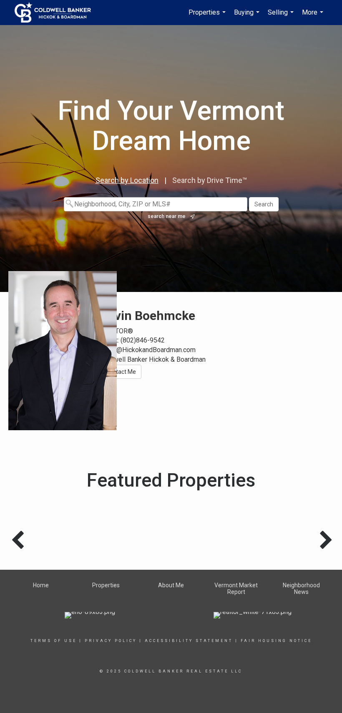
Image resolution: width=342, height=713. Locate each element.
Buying (248, 16)
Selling (282, 16)
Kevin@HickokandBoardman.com (148, 350)
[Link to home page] (57, 12)
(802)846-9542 (143, 340)
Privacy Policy (111, 641)
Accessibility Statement (189, 641)
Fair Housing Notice (276, 641)
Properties (208, 16)
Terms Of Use (53, 641)
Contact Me (121, 371)
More (313, 16)
